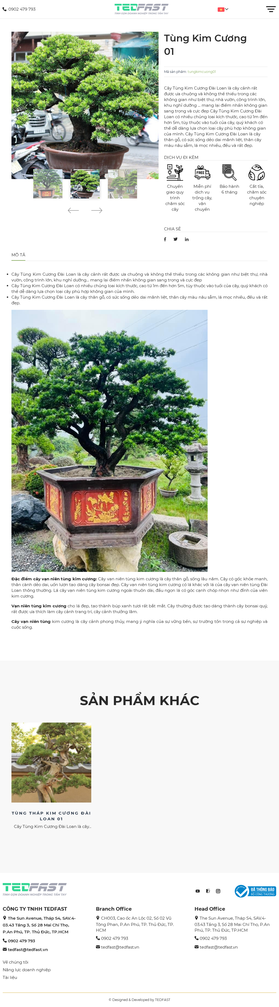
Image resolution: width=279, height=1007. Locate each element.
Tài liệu (10, 977)
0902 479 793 (21, 940)
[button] (73, 211)
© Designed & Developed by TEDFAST (139, 1000)
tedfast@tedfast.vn (28, 949)
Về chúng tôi (15, 962)
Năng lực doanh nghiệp (27, 969)
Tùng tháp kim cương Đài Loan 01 (51, 815)
